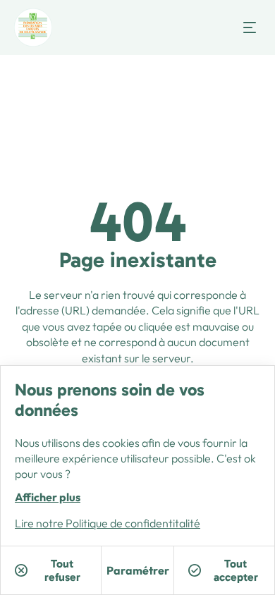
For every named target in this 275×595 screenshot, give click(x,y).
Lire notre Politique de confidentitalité (107, 523)
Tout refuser (62, 570)
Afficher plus (47, 497)
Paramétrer (137, 570)
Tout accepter (236, 570)
